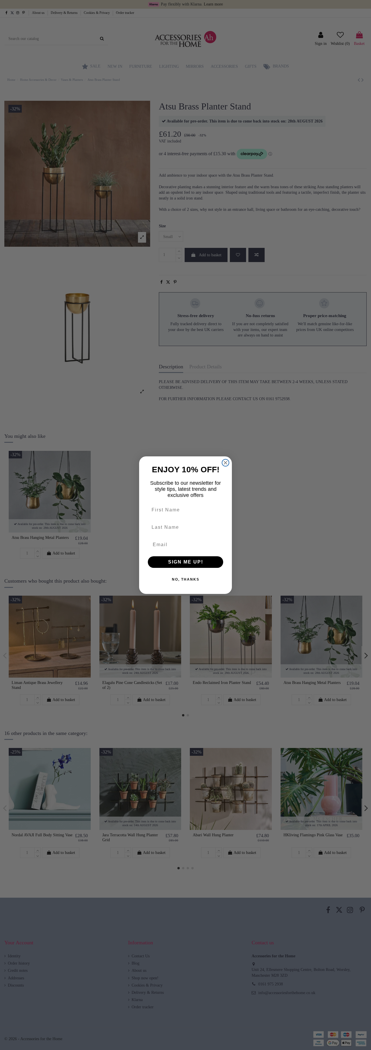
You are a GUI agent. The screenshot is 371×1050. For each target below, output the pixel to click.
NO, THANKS (185, 579)
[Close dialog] (225, 462)
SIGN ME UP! (185, 561)
